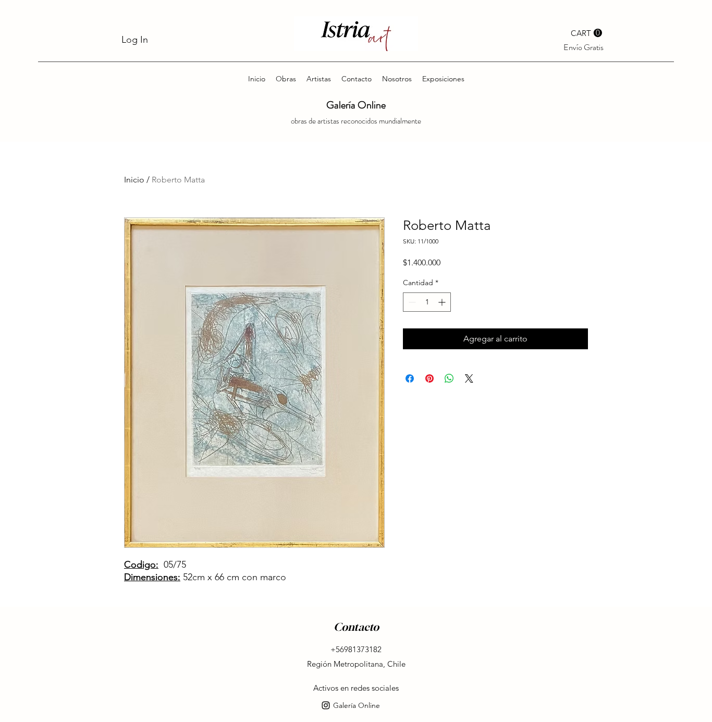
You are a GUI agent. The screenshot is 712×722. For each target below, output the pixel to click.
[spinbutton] (427, 302)
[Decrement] (411, 302)
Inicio (134, 180)
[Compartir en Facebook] (409, 378)
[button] (586, 33)
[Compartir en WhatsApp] (449, 378)
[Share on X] (469, 378)
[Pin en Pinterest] (429, 378)
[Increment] (442, 302)
